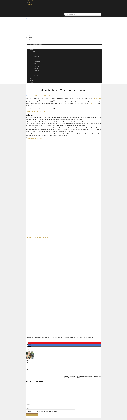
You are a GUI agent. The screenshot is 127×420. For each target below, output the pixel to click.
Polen (36, 68)
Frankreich (37, 61)
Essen (30, 42)
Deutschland (37, 58)
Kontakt (30, 2)
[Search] (64, 16)
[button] (29, 342)
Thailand (37, 73)
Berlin (34, 51)
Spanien (37, 71)
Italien (36, 65)
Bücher (31, 78)
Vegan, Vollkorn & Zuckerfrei (36, 44)
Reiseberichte (35, 54)
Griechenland (38, 63)
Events (34, 53)
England (37, 59)
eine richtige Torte (97, 98)
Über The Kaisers (31, 0)
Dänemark (37, 56)
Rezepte (28, 349)
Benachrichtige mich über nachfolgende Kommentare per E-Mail (42, 411)
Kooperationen (31, 4)
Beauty (31, 80)
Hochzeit (32, 77)
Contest (90, 103)
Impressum (30, 7)
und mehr (31, 47)
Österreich (37, 66)
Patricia (64, 93)
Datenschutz (30, 5)
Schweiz (37, 70)
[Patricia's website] (28, 362)
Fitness (31, 82)
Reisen (31, 49)
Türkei (36, 75)
